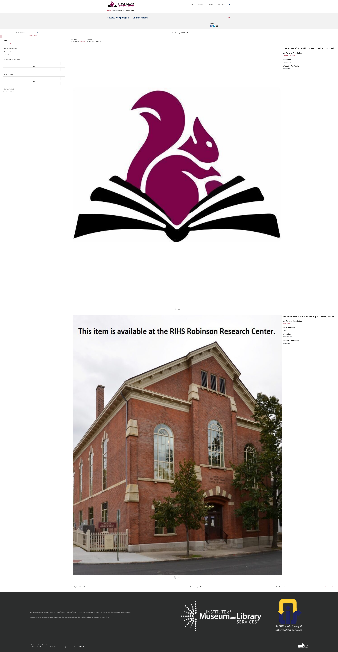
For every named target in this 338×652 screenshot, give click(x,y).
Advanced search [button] (33, 35)
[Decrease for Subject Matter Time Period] (61, 63)
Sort (173, 33)
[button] (229, 4)
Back (229, 17)
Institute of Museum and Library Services (118, 612)
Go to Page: (279, 586)
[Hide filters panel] (1, 36)
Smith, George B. (287, 323)
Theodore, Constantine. (289, 55)
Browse (200, 4)
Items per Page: (194, 586)
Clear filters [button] (82, 41)
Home (191, 4)
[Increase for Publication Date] (64, 78)
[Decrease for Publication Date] (61, 78)
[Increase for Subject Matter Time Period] (64, 63)
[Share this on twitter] (214, 25)
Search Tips (221, 4)
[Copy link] (217, 26)
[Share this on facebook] (211, 25)
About (211, 4)
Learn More (105, 617)
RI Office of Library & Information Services (79, 612)
